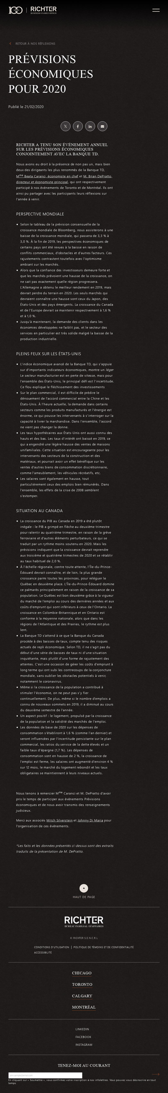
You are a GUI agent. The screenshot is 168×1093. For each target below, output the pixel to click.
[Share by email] (102, 126)
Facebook (83, 1037)
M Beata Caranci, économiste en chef (47, 176)
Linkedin (82, 1029)
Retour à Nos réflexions (35, 43)
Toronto (82, 984)
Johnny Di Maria (90, 820)
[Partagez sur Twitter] (65, 126)
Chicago (82, 973)
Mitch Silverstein (60, 820)
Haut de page (84, 897)
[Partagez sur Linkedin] (90, 126)
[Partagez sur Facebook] (78, 126)
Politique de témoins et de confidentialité (104, 947)
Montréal (84, 1007)
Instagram (84, 1045)
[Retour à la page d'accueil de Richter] (84, 921)
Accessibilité (43, 952)
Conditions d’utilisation (51, 947)
